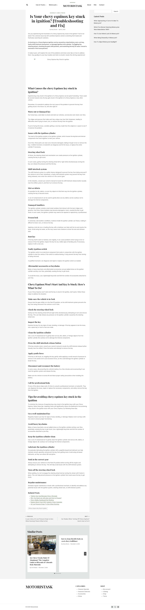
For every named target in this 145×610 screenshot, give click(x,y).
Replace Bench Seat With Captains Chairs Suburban (46, 502)
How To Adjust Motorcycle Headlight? (105, 42)
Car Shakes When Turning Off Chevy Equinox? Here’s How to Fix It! (75, 519)
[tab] (54, 573)
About (89, 5)
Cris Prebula (34, 567)
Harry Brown (54, 29)
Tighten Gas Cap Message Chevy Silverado (44, 496)
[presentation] (41, 544)
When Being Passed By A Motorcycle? (105, 37)
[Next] (85, 554)
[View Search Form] (27, 4)
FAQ (95, 5)
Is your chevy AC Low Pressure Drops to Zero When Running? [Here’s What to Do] (39, 519)
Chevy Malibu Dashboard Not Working (42, 500)
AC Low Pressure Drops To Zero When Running (45, 504)
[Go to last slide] (30, 554)
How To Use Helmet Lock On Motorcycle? (106, 33)
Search (116, 11)
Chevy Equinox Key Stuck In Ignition (38, 508)
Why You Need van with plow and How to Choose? (46, 498)
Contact (101, 5)
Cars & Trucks (61, 13)
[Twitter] (115, 607)
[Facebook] (112, 607)
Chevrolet (53, 13)
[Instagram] (118, 607)
